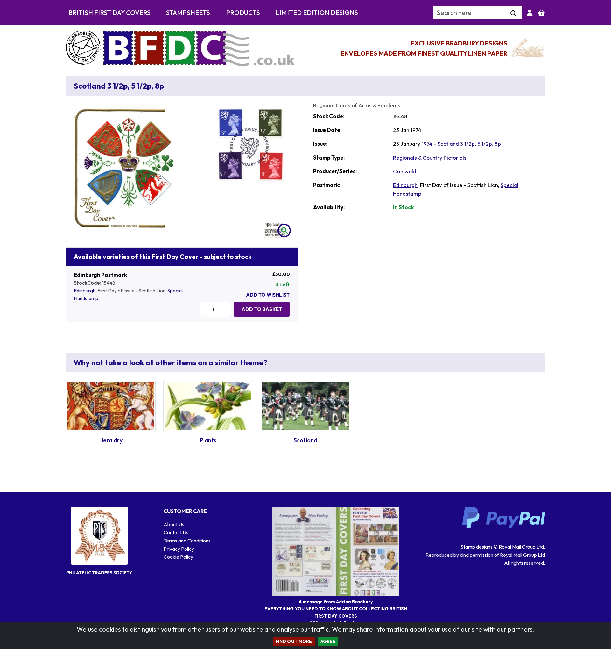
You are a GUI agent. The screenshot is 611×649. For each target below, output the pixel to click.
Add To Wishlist (268, 295)
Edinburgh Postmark (100, 275)
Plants (208, 440)
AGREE (328, 641)
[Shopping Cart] (541, 13)
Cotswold (404, 171)
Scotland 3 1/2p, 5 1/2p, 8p (469, 143)
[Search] (513, 13)
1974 (427, 143)
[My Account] (530, 13)
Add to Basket (262, 309)
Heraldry (111, 440)
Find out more (294, 641)
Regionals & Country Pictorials (430, 157)
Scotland (305, 440)
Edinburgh (84, 290)
